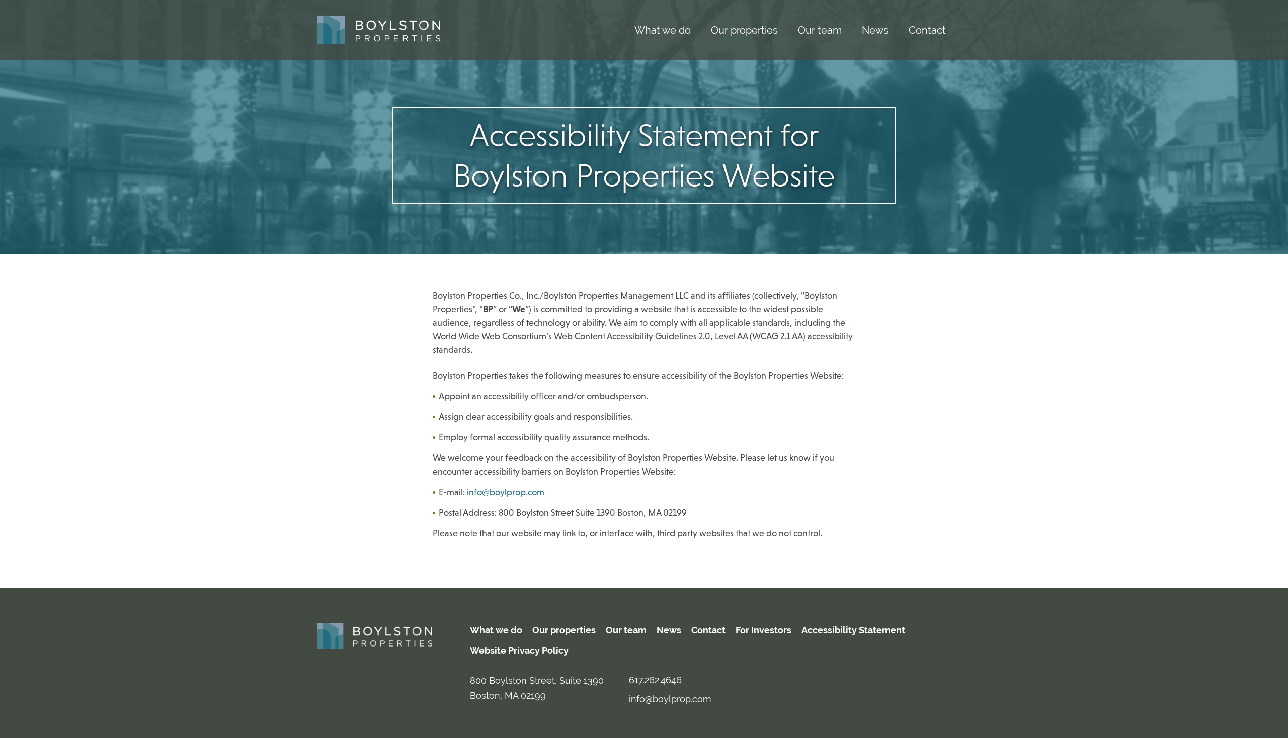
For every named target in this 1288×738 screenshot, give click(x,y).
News (875, 30)
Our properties (744, 30)
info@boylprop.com (505, 492)
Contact (927, 30)
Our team (820, 30)
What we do (662, 30)
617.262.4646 (655, 680)
